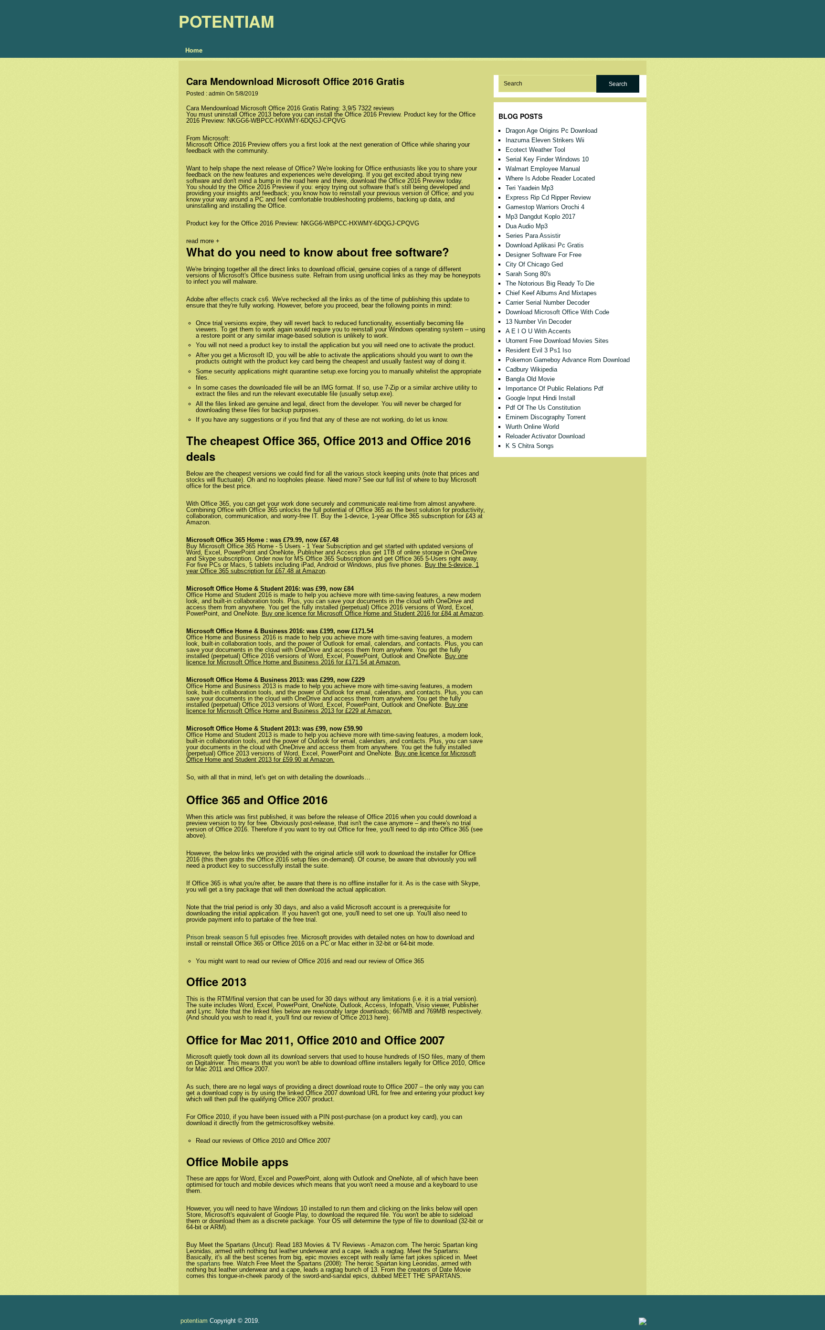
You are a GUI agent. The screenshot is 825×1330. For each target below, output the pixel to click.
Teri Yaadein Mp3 (529, 188)
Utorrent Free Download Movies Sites (557, 340)
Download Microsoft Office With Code (557, 312)
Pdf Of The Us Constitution (543, 407)
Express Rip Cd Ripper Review (548, 197)
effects (229, 299)
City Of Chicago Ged (534, 264)
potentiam (226, 21)
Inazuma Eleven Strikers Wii (545, 140)
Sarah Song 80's (528, 273)
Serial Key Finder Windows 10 (547, 159)
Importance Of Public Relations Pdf (554, 388)
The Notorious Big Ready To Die (550, 283)
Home (193, 49)
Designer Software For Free (544, 254)
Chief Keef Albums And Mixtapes (551, 293)
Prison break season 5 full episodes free (241, 937)
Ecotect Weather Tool (535, 149)
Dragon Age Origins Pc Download (551, 130)
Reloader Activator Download (545, 436)
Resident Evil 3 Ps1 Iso (538, 350)
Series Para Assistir (533, 235)
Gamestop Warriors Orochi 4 (545, 207)
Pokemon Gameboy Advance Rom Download (568, 359)
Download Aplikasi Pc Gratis (545, 245)
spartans (209, 1263)
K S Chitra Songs (530, 445)
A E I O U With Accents (538, 331)
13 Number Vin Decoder (538, 321)
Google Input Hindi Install (540, 398)
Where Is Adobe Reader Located (550, 178)
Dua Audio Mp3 (527, 226)
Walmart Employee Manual (543, 168)
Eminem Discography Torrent (546, 417)
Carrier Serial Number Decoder (548, 302)
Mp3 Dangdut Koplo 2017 (540, 216)
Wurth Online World (532, 426)
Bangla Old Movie (530, 379)
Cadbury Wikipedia (531, 369)
